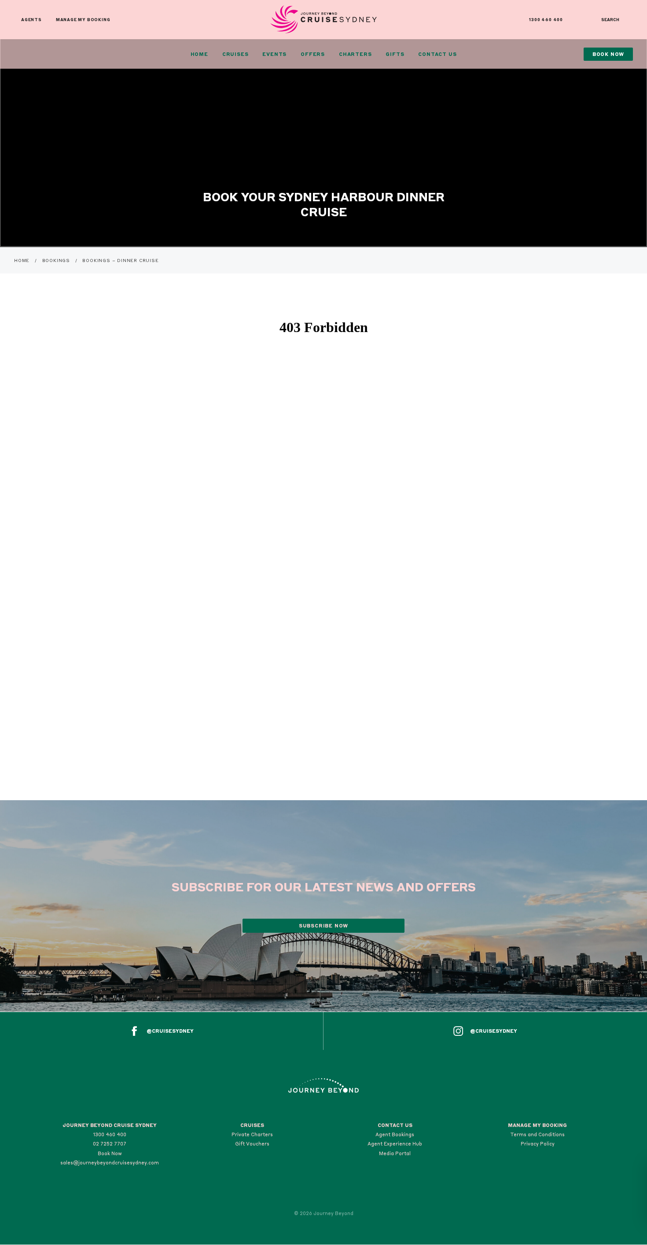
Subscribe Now (323, 926)
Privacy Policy (538, 1144)
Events (274, 54)
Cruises (235, 54)
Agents (31, 19)
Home (199, 54)
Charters (355, 54)
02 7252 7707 (109, 1144)
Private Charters (252, 1134)
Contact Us (437, 54)
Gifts (395, 54)
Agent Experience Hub (395, 1144)
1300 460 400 (546, 19)
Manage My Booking (83, 19)
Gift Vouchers (252, 1144)
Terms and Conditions (537, 1134)
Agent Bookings (394, 1134)
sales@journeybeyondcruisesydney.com (109, 1163)
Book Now (110, 1153)
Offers (313, 54)
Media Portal (395, 1153)
